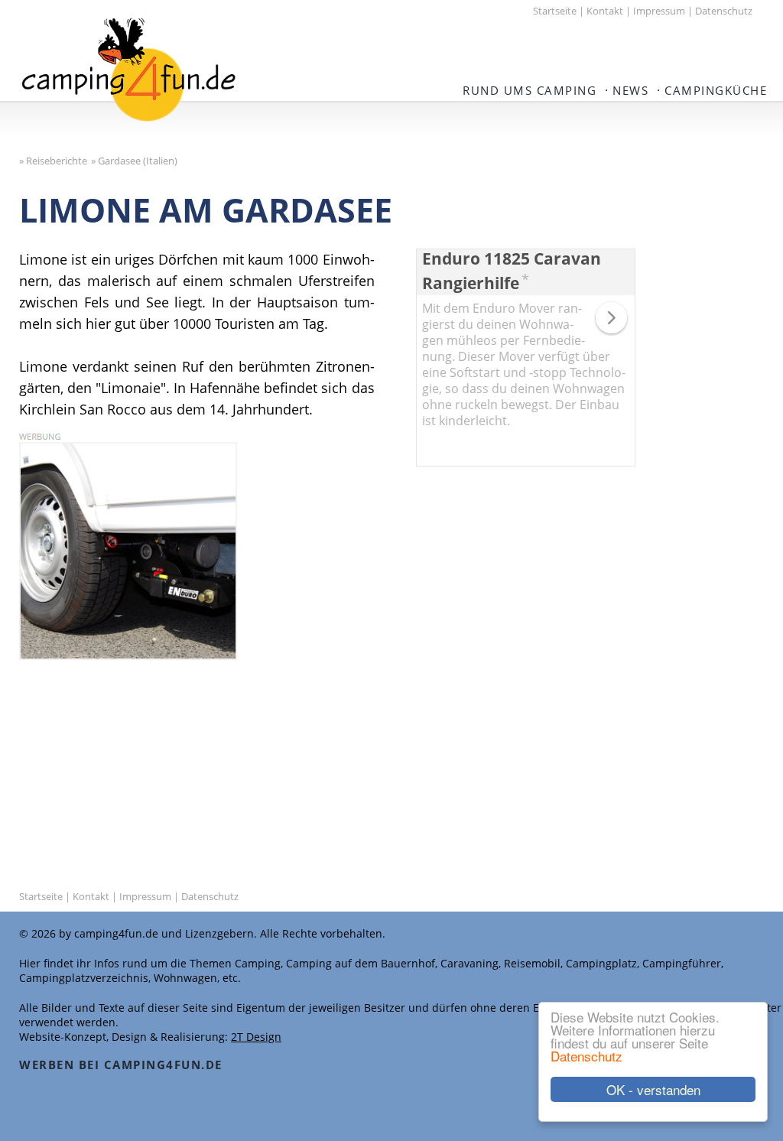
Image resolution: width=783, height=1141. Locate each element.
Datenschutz (586, 1055)
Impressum (659, 11)
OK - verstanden (653, 1089)
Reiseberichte (56, 160)
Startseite (555, 11)
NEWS (630, 90)
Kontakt (604, 11)
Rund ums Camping (529, 90)
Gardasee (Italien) (137, 160)
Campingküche (715, 90)
